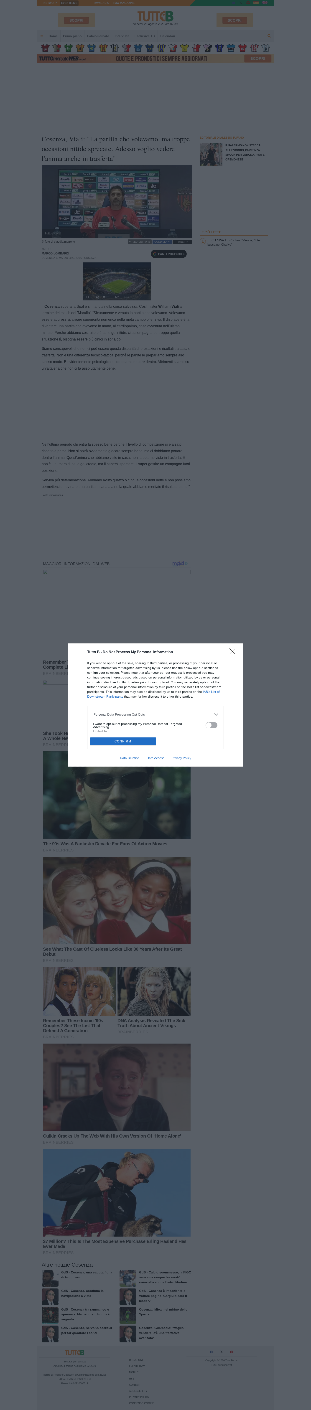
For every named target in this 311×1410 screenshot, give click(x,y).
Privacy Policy (181, 758)
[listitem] (156, 714)
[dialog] (155, 705)
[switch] (211, 725)
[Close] (233, 652)
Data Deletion (130, 758)
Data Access (155, 758)
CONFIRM (123, 741)
